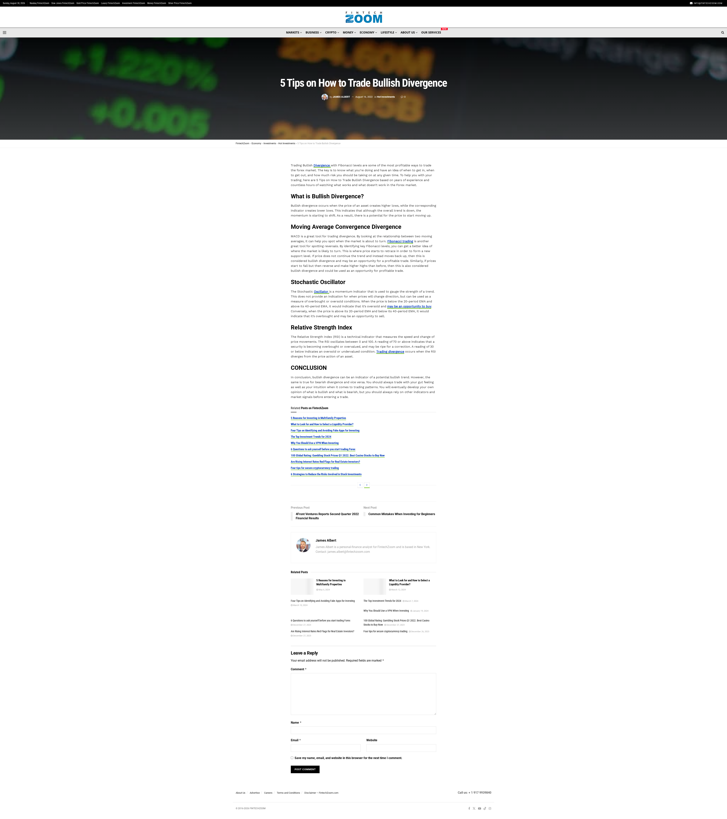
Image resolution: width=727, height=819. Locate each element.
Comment (299, 669)
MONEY (348, 32)
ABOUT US (408, 32)
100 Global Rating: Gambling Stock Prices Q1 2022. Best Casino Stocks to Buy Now (338, 455)
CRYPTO (330, 32)
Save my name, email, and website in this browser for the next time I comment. (348, 758)
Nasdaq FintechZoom (39, 3)
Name (296, 722)
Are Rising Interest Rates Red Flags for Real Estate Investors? (325, 461)
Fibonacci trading (400, 241)
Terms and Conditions (288, 792)
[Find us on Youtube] (479, 808)
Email (296, 740)
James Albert (341, 96)
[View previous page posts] (360, 485)
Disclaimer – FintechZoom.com (321, 792)
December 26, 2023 (420, 631)
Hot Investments (386, 96)
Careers (268, 792)
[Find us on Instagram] (490, 808)
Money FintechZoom (156, 3)
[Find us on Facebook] (469, 808)
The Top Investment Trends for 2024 (311, 436)
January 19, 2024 (420, 611)
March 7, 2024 (411, 601)
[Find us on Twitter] (474, 808)
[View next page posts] (367, 485)
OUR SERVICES (431, 31)
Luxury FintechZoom (110, 3)
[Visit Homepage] (363, 17)
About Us (240, 792)
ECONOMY (367, 32)
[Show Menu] (4, 32)
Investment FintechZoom (133, 3)
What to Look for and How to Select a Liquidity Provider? (322, 424)
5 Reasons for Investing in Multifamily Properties (318, 418)
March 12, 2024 (398, 590)
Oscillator (321, 291)
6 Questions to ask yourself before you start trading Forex (323, 449)
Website (371, 740)
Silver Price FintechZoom (180, 3)
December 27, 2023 (302, 625)
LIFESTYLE (387, 32)
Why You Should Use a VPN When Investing (315, 443)
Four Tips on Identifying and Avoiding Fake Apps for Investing (325, 430)
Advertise (255, 792)
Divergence (322, 165)
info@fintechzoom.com (708, 3)
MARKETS (292, 32)
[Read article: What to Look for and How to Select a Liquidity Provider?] (375, 586)
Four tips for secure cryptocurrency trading (315, 468)
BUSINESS (312, 32)
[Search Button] (722, 32)
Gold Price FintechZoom (87, 3)
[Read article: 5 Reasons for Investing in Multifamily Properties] (302, 586)
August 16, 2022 (364, 96)
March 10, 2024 (300, 605)
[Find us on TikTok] (485, 808)
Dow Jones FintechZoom (62, 3)
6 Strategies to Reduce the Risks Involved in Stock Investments (326, 474)
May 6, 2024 (324, 590)
